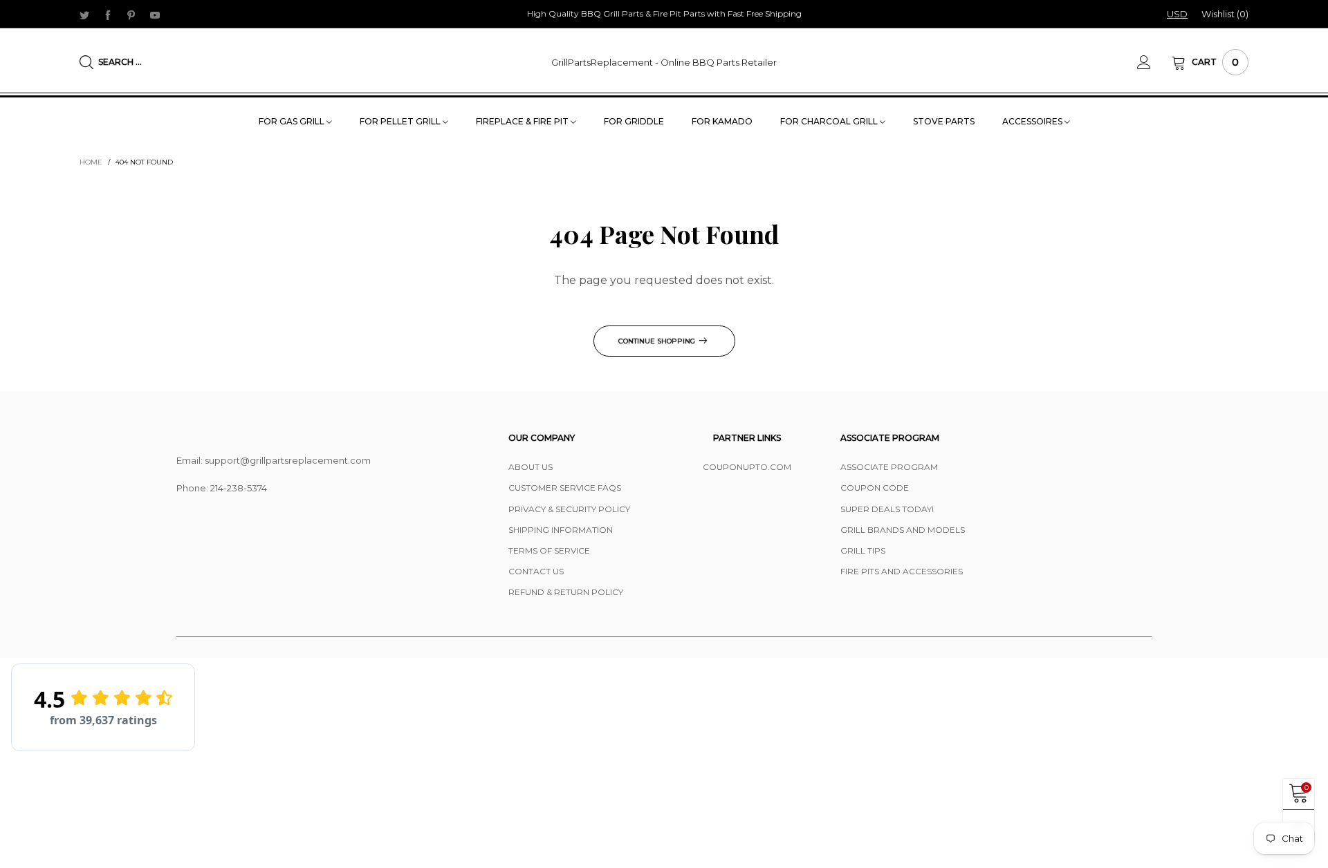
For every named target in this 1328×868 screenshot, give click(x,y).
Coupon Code (874, 487)
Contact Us (536, 571)
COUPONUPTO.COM (747, 467)
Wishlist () (1224, 13)
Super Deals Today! (887, 509)
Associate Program (889, 467)
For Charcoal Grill (830, 121)
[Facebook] (108, 14)
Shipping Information (560, 530)
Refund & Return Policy (565, 592)
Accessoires (1033, 121)
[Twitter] (84, 14)
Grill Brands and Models (902, 530)
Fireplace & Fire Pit (523, 121)
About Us (530, 467)
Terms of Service (549, 550)
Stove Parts (944, 121)
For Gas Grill (292, 121)
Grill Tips (862, 550)
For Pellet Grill (401, 121)
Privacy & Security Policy (569, 509)
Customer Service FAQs (564, 487)
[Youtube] (155, 14)
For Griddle (634, 121)
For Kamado (722, 121)
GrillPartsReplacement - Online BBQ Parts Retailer (664, 62)
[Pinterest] (131, 14)
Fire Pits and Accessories (901, 571)
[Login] (1154, 62)
